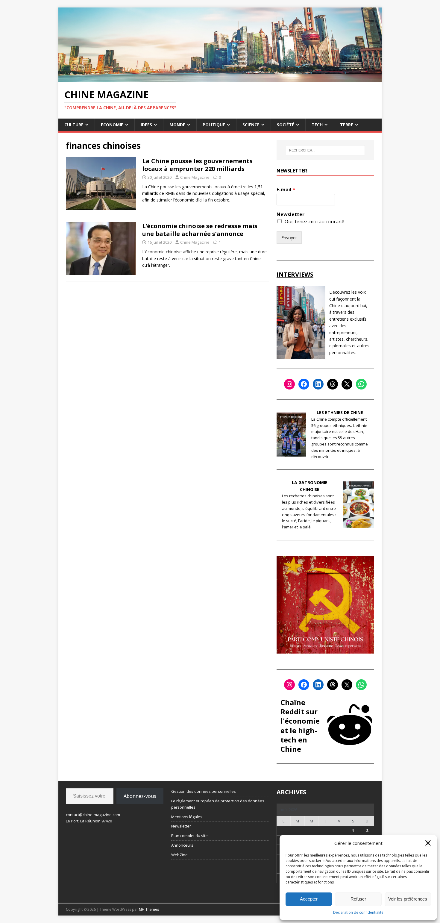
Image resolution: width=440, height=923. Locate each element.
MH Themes (149, 909)
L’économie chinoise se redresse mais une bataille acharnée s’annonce (199, 230)
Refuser (358, 898)
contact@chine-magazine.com (93, 814)
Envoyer (289, 237)
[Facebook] (303, 384)
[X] (347, 384)
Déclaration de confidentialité (358, 912)
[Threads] (332, 384)
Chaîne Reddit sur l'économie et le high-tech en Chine (300, 725)
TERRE (346, 125)
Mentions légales (186, 816)
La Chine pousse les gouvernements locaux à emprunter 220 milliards (197, 165)
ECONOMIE (112, 125)
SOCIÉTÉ (285, 125)
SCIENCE (251, 125)
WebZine (179, 854)
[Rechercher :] (325, 150)
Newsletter (290, 214)
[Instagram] (289, 384)
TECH (317, 125)
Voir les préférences (407, 898)
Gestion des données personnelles (203, 791)
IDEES (146, 125)
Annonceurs (182, 845)
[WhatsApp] (361, 384)
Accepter (309, 898)
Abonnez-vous (140, 796)
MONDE (177, 125)
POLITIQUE (214, 125)
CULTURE (74, 125)
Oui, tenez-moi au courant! (314, 221)
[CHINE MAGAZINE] (220, 78)
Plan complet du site (189, 835)
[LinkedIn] (318, 384)
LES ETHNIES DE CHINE (340, 412)
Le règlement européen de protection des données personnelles (217, 804)
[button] (428, 843)
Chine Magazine (195, 177)
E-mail (286, 190)
